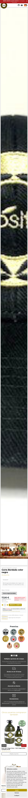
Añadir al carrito (14, 753)
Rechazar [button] (17, 792)
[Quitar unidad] (2, 605)
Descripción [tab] (5, 579)
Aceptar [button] (17, 790)
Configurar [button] (16, 795)
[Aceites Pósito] (14, 550)
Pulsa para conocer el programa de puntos (11, 611)
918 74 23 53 (17, 690)
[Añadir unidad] (7, 605)
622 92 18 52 (22, 688)
